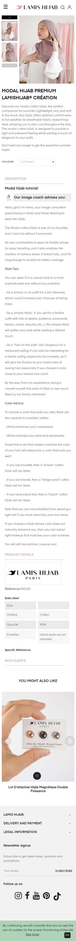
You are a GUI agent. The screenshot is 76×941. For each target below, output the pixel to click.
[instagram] (18, 896)
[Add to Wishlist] (37, 776)
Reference (12, 589)
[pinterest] (48, 896)
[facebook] (29, 896)
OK (67, 935)
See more (32, 934)
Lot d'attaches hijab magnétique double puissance (38, 789)
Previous (9, 65)
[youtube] (38, 896)
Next (9, 17)
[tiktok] (58, 896)
